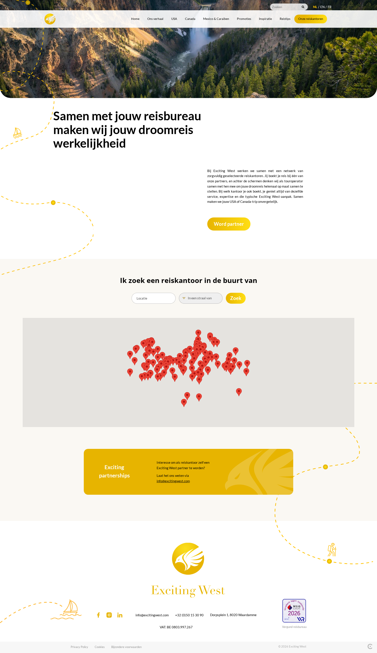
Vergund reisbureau (294, 627)
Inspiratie (265, 19)
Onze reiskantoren (310, 19)
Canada (190, 19)
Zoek (235, 298)
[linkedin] (119, 615)
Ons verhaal (155, 19)
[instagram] (109, 615)
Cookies (100, 647)
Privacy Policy (79, 647)
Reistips (285, 19)
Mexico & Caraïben (216, 19)
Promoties (244, 19)
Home (135, 19)
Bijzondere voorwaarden (126, 647)
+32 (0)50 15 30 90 (189, 615)
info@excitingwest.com (173, 481)
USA (174, 19)
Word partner (229, 224)
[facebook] (98, 615)
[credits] (370, 646)
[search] (303, 7)
